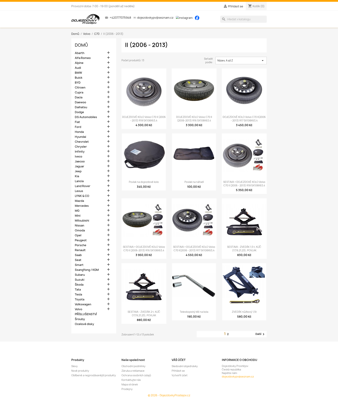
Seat (78, 260)
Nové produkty (80, 370)
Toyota (79, 299)
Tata (78, 289)
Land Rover (82, 186)
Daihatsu (81, 107)
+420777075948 (120, 18)
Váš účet (179, 360)
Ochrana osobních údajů (136, 375)
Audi (78, 68)
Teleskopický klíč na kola (194, 311)
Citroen (80, 87)
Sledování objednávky (185, 366)
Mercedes (82, 206)
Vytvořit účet (179, 375)
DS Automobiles (86, 117)
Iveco (78, 156)
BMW (78, 73)
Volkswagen (83, 304)
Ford (78, 127)
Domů (81, 45)
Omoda (80, 230)
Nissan (79, 225)
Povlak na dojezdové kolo (144, 182)
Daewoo (80, 102)
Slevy (74, 366)
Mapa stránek (129, 384)
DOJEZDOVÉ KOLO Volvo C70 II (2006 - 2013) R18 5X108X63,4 (144, 118)
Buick (78, 78)
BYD (78, 82)
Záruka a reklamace (133, 370)
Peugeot (81, 240)
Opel (78, 235)
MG (77, 211)
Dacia (78, 97)
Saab (78, 255)
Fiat (77, 122)
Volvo (78, 309)
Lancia (79, 181)
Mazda (79, 201)
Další (260, 334)
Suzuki (79, 280)
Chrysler (81, 147)
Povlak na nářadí (194, 182)
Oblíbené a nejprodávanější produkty (93, 375)
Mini (77, 216)
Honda (79, 132)
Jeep (78, 171)
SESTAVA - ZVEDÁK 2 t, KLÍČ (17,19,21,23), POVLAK (144, 313)
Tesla (78, 294)
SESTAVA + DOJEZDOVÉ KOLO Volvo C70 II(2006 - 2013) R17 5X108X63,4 (194, 248)
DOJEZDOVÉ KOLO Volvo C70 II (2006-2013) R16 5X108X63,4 (194, 118)
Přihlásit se (178, 370)
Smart (79, 265)
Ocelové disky (84, 324)
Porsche (80, 245)
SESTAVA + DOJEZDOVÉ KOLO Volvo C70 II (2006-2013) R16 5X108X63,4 (144, 248)
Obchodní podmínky (133, 366)
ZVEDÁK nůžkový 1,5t (244, 311)
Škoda (79, 284)
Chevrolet (82, 142)
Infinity (79, 151)
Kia (77, 176)
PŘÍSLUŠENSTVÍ (86, 314)
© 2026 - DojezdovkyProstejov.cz (169, 395)
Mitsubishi (82, 220)
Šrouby (80, 319)
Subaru (80, 275)
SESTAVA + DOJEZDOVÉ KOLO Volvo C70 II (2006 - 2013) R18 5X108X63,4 (244, 183)
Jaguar (79, 166)
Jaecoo (80, 161)
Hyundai (80, 137)
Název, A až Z (241, 60)
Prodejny (127, 389)
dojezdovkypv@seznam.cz (155, 18)
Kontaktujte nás (131, 380)
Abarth (79, 53)
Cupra (79, 92)
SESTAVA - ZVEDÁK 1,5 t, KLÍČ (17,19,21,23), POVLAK (244, 248)
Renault (80, 250)
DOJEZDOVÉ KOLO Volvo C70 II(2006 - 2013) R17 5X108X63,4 (244, 118)
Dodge (79, 112)
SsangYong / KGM (87, 270)
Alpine (79, 63)
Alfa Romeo (83, 58)
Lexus (79, 191)
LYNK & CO (82, 196)
